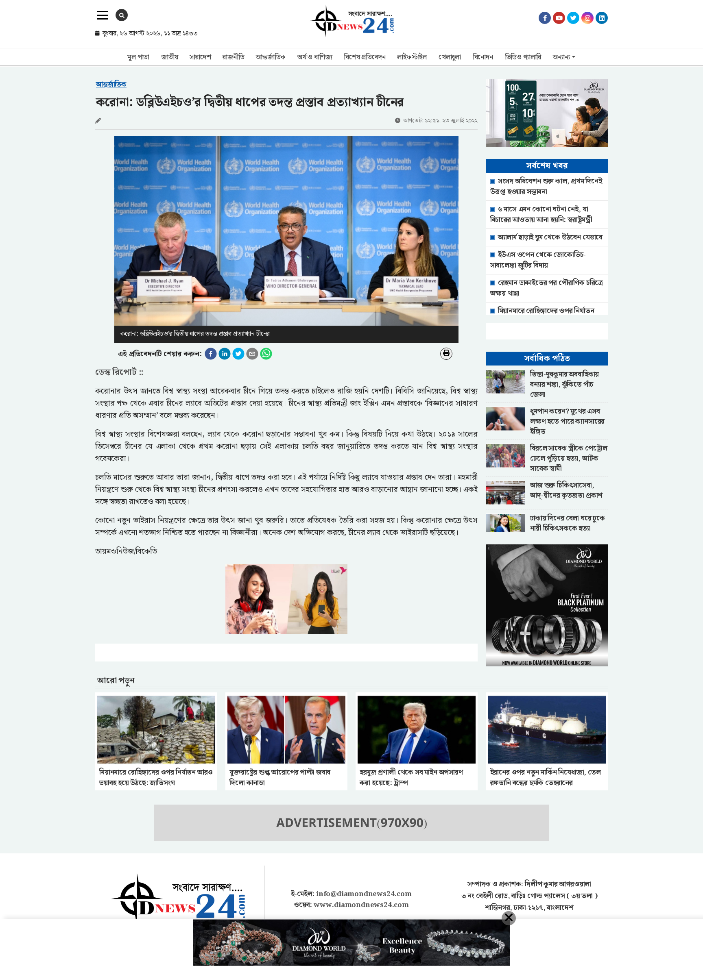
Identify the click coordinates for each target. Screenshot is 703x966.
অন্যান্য (561, 57)
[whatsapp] (266, 354)
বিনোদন (483, 57)
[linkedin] (224, 354)
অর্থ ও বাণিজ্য (314, 57)
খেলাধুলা (450, 57)
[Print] (446, 354)
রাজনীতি (233, 57)
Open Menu (102, 15)
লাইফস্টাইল (412, 57)
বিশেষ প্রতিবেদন (364, 57)
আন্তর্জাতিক (271, 57)
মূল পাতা (138, 57)
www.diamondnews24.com (361, 905)
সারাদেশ (200, 57)
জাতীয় (169, 57)
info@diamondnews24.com (364, 894)
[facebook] (211, 354)
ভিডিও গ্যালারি (523, 57)
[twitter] (238, 354)
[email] (252, 354)
